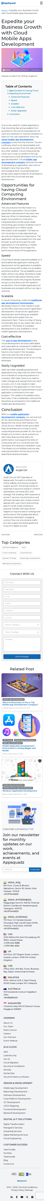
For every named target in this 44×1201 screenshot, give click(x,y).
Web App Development (11, 563)
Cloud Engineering (12, 1138)
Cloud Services (26, 553)
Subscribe (35, 869)
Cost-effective (18, 107)
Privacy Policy (17, 1190)
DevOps (7, 1070)
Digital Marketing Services (16, 1135)
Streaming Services (12, 1131)
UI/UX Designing (11, 1106)
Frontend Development (15, 1109)
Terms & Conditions (28, 1187)
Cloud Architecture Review (16, 1077)
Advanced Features (20, 97)
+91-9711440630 (11, 894)
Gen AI (7, 1059)
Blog (6, 1160)
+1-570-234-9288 (12, 943)
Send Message (22, 656)
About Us (8, 1023)
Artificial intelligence (10, 547)
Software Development (15, 1095)
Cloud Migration (11, 1062)
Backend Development (15, 1113)
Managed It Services (13, 1128)
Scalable (15, 104)
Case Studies (9, 1149)
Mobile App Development (30, 558)
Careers (7, 1034)
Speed (14, 100)
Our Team (8, 1026)
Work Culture (10, 1030)
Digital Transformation (14, 1124)
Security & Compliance (14, 1066)
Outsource (9, 1164)
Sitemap (29, 1190)
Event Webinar (11, 1041)
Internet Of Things (9, 558)
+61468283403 (11, 997)
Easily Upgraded (19, 111)
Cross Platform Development (17, 1099)
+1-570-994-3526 (11, 946)
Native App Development (15, 1091)
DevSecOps (9, 1073)
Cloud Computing (9, 553)
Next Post (38, 534)
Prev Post (5, 534)
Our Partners (10, 1037)
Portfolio (8, 1153)
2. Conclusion (13, 114)
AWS (24, 547)
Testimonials (9, 1157)
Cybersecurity (10, 1055)
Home (4, 10)
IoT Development (12, 1102)
